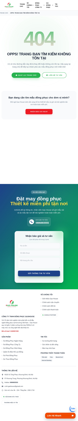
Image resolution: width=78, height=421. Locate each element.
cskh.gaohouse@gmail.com (13, 386)
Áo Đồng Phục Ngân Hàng (13, 341)
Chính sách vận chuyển (50, 302)
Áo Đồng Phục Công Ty (11, 344)
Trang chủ (22, 5)
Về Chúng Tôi (29, 5)
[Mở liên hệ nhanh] (73, 409)
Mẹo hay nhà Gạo (48, 348)
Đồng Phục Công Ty (38, 5)
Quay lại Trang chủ (27, 75)
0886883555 (14, 382)
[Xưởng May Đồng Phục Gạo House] (9, 5)
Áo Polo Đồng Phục (10, 355)
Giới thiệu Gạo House (50, 299)
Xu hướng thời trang (49, 341)
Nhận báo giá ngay (39, 111)
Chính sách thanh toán (50, 309)
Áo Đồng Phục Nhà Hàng (12, 348)
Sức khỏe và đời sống (50, 344)
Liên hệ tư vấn (55, 75)
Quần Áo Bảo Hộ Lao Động (13, 352)
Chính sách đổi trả (48, 306)
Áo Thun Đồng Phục (10, 359)
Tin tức (56, 5)
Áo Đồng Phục (48, 5)
